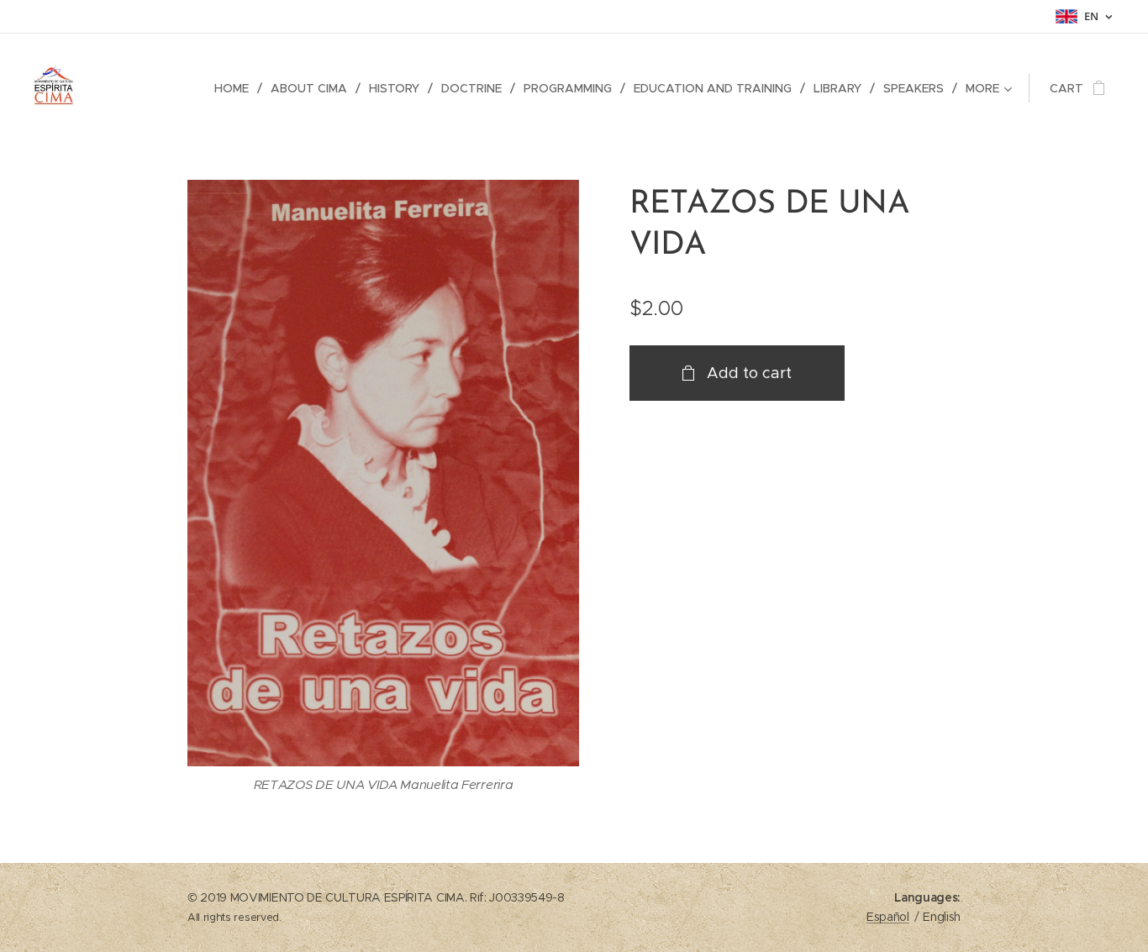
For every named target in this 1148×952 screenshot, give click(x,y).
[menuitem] (236, 88)
